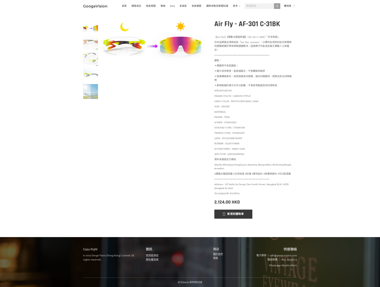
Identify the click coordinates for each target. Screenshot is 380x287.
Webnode (184, 282)
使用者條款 (152, 255)
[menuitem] (125, 6)
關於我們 (218, 254)
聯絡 (215, 258)
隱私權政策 (152, 259)
